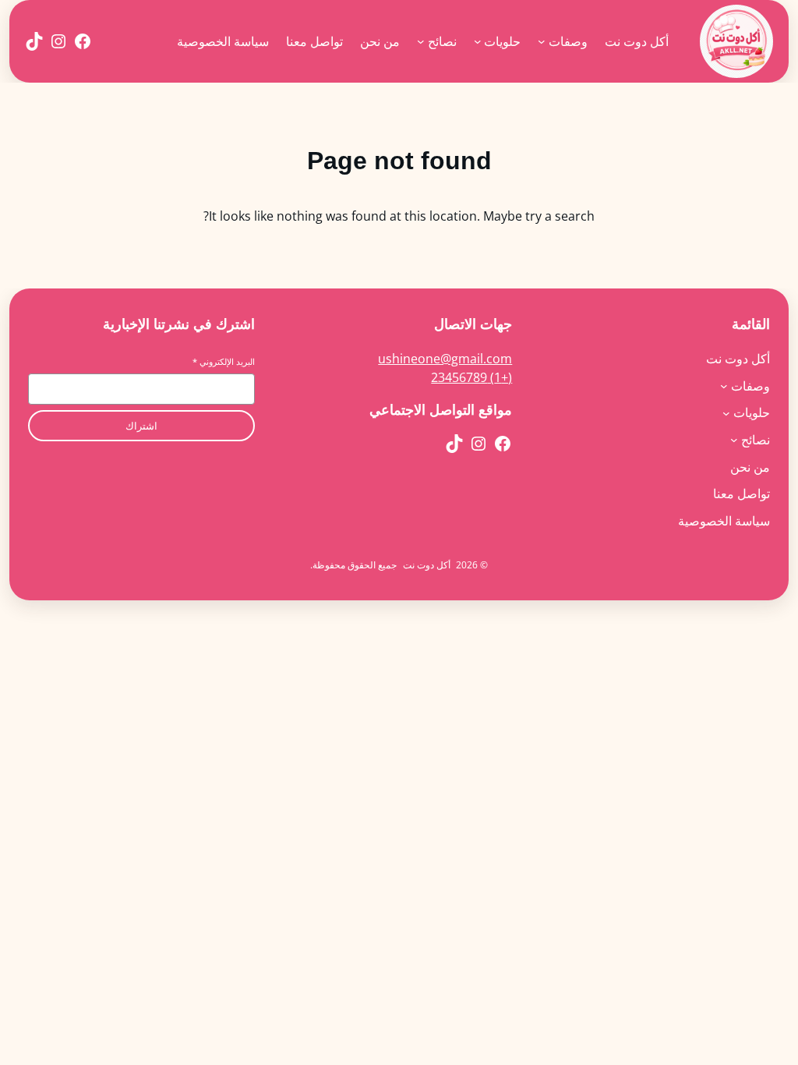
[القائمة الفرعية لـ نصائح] (421, 41)
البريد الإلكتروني (223, 361)
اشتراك (141, 426)
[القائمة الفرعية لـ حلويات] (478, 41)
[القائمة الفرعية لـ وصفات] (542, 41)
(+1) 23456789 (471, 377)
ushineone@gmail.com (445, 358)
